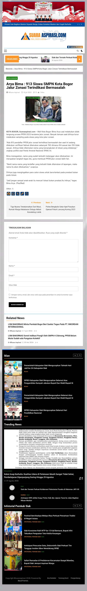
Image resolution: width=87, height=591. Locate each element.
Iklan (26, 372)
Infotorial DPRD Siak (35, 416)
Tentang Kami (63, 578)
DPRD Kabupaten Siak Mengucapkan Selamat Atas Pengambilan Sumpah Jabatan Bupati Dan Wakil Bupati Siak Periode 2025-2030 (49, 368)
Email (11, 275)
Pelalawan (8, 471)
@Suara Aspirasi (14, 92)
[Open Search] (78, 51)
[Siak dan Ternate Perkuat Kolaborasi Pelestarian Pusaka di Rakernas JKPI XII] (30, 60)
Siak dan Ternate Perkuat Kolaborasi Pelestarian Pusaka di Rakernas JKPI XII (50, 489)
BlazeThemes (23, 581)
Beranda (9, 69)
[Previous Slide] (78, 24)
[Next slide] (81, 24)
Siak (22, 486)
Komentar (13, 238)
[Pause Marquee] (79, 59)
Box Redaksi (51, 578)
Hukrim (23, 495)
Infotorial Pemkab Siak (32, 522)
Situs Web (13, 285)
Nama (12, 266)
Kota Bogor (12, 78)
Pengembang (75, 578)
